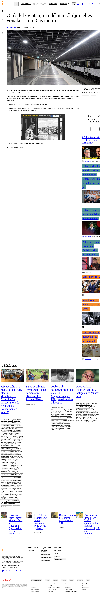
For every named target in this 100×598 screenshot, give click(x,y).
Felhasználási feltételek (46, 557)
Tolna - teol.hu (84, 583)
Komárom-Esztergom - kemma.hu (71, 585)
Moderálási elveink (45, 560)
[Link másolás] (2, 33)
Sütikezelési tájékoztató (46, 554)
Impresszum (31, 550)
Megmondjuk (26, 4)
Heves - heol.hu (50, 591)
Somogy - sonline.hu (68, 589)
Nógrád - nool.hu (68, 587)
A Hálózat (87, 537)
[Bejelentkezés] (78, 4)
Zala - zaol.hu (84, 589)
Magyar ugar (43, 3)
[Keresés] (74, 3)
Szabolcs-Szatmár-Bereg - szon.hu (71, 591)
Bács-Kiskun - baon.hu (35, 583)
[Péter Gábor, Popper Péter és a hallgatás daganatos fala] (87, 376)
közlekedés (84, 92)
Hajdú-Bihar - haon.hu (52, 589)
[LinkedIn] (2, 24)
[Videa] (82, 4)
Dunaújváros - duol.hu (52, 583)
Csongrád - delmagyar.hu (35, 591)
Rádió (88, 580)
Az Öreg (93, 161)
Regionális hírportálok (36, 580)
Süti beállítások (59, 559)
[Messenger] (2, 15)
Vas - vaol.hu (84, 585)
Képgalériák (57, 556)
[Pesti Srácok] (7, 3)
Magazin (64, 580)
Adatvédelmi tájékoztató (44, 551)
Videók (56, 553)
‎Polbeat (28, 404)
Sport (10, 537)
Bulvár (71, 580)
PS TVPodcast (57, 550)
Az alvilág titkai (38, 532)
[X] (89, 4)
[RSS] (93, 4)
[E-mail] (2, 28)
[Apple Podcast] (20, 571)
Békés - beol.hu (33, 587)
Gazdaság (55, 580)
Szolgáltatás (80, 580)
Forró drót (35, 3)
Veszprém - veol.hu (85, 587)
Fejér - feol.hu (50, 585)
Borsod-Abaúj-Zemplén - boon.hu (36, 589)
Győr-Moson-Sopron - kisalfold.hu (54, 587)
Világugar (53, 4)
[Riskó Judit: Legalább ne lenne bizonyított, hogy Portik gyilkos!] (29, 515)
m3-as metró (92, 92)
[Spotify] (16, 571)
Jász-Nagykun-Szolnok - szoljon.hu (71, 583)
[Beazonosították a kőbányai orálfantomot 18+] (54, 515)
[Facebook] (86, 4)
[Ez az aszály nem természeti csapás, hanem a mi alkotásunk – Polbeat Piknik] (37, 376)
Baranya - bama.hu (34, 585)
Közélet (47, 580)
